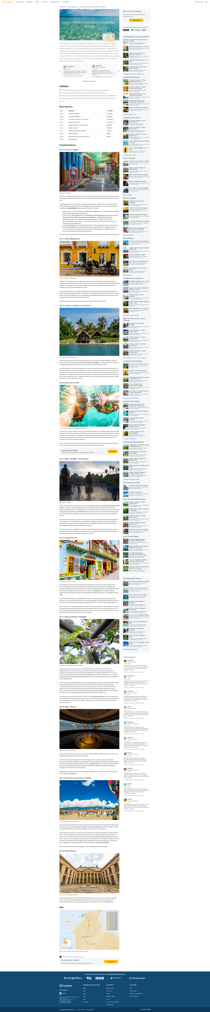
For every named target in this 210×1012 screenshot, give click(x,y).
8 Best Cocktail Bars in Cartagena (138, 214)
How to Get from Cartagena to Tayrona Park (137, 608)
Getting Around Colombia (130, 649)
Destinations (20, 1)
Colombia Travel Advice (129, 438)
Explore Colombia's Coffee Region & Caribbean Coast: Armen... (138, 546)
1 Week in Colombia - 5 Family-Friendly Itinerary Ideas (137, 87)
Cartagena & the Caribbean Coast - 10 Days (138, 40)
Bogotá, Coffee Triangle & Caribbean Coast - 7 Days (139, 302)
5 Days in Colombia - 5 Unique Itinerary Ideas (137, 330)
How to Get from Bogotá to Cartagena (136, 629)
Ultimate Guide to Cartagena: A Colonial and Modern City (137, 472)
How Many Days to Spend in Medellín (139, 161)
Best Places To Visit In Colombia (137, 370)
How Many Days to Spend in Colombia (136, 324)
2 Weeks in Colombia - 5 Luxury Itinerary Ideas (137, 134)
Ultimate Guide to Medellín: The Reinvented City (137, 168)
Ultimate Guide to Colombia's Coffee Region (139, 466)
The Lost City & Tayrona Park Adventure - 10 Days (137, 53)
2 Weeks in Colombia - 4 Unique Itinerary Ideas (137, 351)
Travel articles (133, 991)
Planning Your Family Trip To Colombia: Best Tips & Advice (137, 101)
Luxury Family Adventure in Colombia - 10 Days (139, 141)
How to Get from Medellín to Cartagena (137, 602)
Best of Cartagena (128, 235)
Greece (85, 988)
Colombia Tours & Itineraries (131, 315)
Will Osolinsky (70, 956)
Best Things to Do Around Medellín (138, 188)
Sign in (207, 1)
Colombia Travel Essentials (130, 398)
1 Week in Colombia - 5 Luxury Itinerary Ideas (137, 128)
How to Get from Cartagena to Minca (137, 636)
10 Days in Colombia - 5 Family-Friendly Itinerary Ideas (137, 80)
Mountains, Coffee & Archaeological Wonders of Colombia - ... (139, 567)
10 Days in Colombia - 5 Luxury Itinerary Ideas (137, 121)
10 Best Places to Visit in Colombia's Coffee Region (138, 509)
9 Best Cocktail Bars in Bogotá (137, 254)
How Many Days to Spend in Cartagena (136, 201)
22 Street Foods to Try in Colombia (138, 529)
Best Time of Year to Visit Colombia (138, 364)
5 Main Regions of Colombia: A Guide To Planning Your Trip (139, 378)
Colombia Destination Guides (131, 479)
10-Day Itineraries (72, 6)
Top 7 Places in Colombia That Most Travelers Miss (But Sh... (138, 391)
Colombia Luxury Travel (129, 155)
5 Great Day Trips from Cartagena (138, 208)
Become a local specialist (112, 1001)
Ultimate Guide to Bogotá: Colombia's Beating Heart (139, 248)
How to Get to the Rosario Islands (138, 588)
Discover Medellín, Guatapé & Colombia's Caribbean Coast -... (137, 540)
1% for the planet (134, 996)
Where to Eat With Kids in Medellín (138, 107)
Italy (84, 991)
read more (65, 74)
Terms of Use (80, 1009)
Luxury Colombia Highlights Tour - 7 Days (138, 148)
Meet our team (110, 988)
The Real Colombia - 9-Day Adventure (136, 295)
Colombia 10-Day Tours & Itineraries (133, 74)
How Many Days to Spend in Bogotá (139, 241)
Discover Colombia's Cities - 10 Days (139, 46)
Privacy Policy (90, 1009)
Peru (84, 996)
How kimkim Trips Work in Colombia (138, 485)
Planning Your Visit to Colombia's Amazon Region (138, 452)
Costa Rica (85, 1001)
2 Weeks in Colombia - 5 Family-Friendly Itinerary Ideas (137, 94)
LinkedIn (64, 993)
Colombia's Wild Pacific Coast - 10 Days (138, 60)
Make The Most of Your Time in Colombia (134, 358)
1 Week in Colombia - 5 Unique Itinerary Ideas (137, 337)
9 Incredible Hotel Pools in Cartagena (139, 221)
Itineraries (29, 1)
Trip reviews (66, 1)
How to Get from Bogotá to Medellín (139, 581)
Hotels (37, 1)
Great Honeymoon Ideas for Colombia (136, 418)
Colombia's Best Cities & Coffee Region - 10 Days (137, 67)
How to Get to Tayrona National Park (138, 622)
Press (107, 999)
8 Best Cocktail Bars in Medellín (137, 181)
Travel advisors (110, 1004)
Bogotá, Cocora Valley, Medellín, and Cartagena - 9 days (139, 288)
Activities (44, 1)
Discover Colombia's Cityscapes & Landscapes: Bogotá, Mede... (138, 560)
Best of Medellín (127, 195)
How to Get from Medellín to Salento (139, 615)
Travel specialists (55, 1)
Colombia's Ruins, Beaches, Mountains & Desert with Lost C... (138, 553)
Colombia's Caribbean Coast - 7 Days (139, 281)
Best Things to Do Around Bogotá (138, 261)
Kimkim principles (110, 996)
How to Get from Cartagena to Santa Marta (139, 642)
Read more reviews (89, 81)
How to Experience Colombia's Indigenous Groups (137, 425)
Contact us (109, 991)
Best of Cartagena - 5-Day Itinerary (139, 308)
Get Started (112, 451)
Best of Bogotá (127, 275)
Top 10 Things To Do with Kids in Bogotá (138, 268)
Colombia (62, 6)
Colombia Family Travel (129, 114)
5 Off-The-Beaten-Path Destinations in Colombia (135, 384)
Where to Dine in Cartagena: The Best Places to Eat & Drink (138, 228)
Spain (84, 999)
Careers (108, 993)
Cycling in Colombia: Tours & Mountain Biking (136, 432)
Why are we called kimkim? (136, 993)
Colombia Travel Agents (135, 492)
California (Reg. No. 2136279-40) (66, 999)
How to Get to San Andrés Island (138, 594)
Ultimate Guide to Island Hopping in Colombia (138, 411)
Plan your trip (198, 1)
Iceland (85, 993)
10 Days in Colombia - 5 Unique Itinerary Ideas (137, 344)
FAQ (131, 988)
